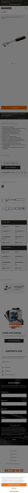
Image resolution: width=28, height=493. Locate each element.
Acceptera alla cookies (14, 485)
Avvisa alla (14, 488)
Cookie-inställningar (14, 491)
